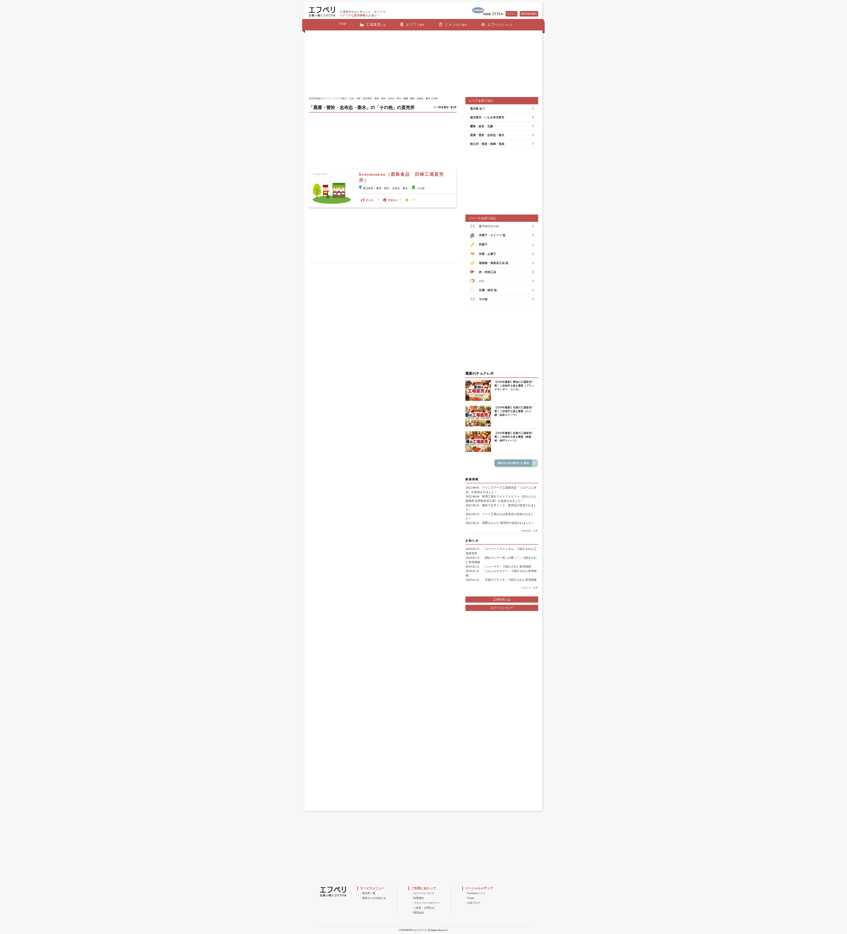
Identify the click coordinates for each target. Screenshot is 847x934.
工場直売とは (501, 599)
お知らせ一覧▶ (529, 587)
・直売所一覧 (367, 893)
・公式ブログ (472, 902)
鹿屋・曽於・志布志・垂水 (388, 98)
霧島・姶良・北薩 (481, 126)
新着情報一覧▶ (529, 530)
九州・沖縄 (354, 98)
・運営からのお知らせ (373, 898)
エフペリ (500, 24)
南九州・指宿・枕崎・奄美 (487, 144)
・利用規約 (417, 898)
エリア (415, 24)
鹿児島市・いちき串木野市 (487, 117)
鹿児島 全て (477, 108)
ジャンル (456, 24)
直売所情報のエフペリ (320, 98)
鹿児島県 (367, 98)
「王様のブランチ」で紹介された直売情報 (509, 579)
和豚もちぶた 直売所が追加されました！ (508, 523)
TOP (342, 24)
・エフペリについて (423, 893)
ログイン (511, 13)
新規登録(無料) (529, 13)
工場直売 (376, 24)
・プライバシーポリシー (425, 902)
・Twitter (469, 898)
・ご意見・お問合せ (423, 907)
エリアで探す (340, 98)
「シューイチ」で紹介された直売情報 (506, 566)
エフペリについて (501, 607)
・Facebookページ (475, 893)
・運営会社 (417, 912)
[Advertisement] (423, 64)
